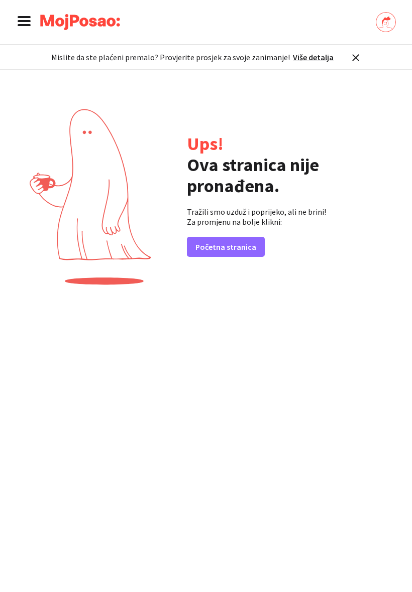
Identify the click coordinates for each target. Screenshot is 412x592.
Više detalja (313, 57)
